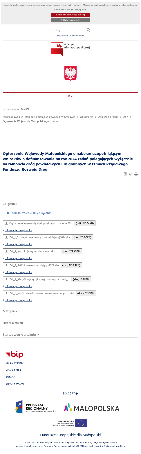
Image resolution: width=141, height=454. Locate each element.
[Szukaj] (88, 30)
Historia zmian (13, 323)
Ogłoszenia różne (108, 117)
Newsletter (13, 371)
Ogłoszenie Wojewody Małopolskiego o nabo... (31, 121)
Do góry (69, 394)
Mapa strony (15, 364)
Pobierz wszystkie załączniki (27, 214)
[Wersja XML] (131, 175)
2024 (126, 117)
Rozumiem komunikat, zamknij (70, 15)
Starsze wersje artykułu (19, 335)
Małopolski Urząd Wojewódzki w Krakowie (50, 117)
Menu (70, 96)
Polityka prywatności (71, 20)
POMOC (10, 378)
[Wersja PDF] (126, 175)
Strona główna (11, 117)
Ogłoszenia (86, 117)
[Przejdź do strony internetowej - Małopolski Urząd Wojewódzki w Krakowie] (70, 74)
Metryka (9, 311)
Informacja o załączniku (17, 231)
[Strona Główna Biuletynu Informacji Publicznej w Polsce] (14, 355)
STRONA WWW (15, 385)
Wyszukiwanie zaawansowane (71, 35)
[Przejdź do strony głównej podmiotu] (70, 49)
